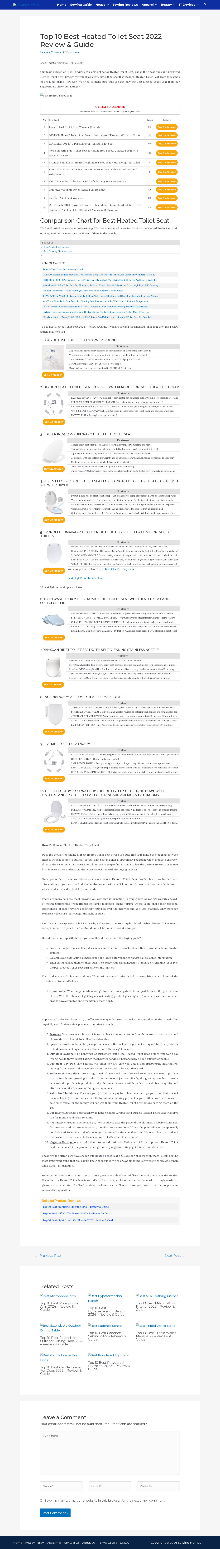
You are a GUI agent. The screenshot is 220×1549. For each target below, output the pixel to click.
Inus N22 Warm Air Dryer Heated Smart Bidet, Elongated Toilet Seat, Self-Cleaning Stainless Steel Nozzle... (96, 306)
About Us (88, 1542)
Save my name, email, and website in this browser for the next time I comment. (105, 1500)
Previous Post (48, 1256)
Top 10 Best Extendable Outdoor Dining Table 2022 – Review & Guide (61, 1341)
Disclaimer (53, 1542)
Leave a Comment (52, 52)
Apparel (148, 4)
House (100, 4)
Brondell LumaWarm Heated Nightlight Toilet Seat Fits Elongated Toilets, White (83, 290)
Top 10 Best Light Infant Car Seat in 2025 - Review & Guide (78, 1220)
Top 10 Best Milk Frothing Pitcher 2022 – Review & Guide (156, 1306)
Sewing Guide (81, 4)
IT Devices (187, 4)
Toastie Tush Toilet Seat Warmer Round (63, 269)
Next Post (175, 1256)
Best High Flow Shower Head (85, 578)
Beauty (166, 4)
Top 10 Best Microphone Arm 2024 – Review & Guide (59, 1306)
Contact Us (72, 1542)
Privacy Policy (34, 1542)
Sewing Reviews (125, 4)
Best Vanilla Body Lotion (56, 247)
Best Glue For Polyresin (119, 569)
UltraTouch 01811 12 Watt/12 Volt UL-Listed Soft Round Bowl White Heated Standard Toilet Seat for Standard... (98, 317)
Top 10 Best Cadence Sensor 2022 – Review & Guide (107, 1336)
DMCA (124, 1542)
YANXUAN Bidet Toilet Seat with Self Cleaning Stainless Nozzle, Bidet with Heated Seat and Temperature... (97, 301)
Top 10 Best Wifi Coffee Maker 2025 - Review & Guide (75, 1213)
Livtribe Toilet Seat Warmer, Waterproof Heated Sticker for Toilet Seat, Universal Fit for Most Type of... (96, 312)
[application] (107, 4)
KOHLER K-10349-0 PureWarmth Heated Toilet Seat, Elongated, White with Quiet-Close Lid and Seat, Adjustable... (100, 280)
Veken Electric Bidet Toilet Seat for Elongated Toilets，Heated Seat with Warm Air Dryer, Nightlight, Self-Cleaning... (101, 285)
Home (61, 4)
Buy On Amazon (167, 127)
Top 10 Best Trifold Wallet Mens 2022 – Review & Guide (156, 1336)
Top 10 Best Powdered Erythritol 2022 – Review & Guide (109, 1366)
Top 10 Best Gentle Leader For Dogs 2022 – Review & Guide (61, 1370)
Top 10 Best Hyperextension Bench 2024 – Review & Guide (106, 1311)
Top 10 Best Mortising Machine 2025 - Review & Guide (76, 1206)
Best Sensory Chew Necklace (58, 251)
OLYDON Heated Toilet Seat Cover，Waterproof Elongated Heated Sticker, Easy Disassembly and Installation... (99, 274)
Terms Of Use (107, 1542)
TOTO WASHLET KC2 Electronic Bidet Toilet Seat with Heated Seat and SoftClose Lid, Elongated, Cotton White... (100, 296)
